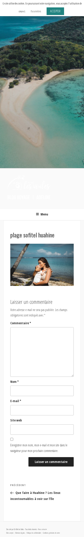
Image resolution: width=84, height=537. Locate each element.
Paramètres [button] (36, 11)
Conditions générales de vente (51, 533)
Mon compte (9, 533)
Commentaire (20, 323)
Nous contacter (42, 529)
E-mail (15, 401)
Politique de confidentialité (34, 533)
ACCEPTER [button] (55, 11)
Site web (16, 420)
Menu (44, 214)
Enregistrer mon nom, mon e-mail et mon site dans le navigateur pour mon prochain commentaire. (38, 448)
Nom (14, 381)
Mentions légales (20, 533)
